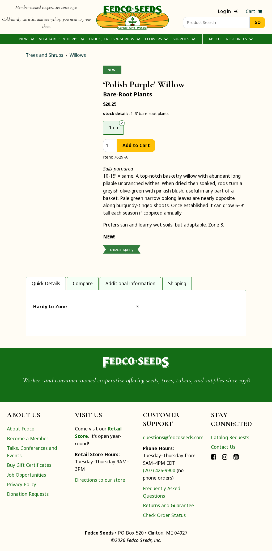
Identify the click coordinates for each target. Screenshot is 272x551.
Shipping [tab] (177, 283)
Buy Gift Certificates (29, 465)
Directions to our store (100, 480)
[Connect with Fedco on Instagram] (224, 457)
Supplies (181, 38)
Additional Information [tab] (130, 283)
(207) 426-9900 (159, 470)
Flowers (154, 38)
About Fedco (21, 428)
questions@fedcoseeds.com (173, 437)
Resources (237, 38)
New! (24, 38)
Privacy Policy (21, 484)
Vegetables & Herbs (59, 38)
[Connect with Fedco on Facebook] (213, 457)
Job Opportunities (26, 475)
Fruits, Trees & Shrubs (112, 38)
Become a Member (27, 438)
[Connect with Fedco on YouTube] (236, 457)
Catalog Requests (230, 437)
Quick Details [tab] (46, 283)
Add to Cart (136, 145)
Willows (78, 55)
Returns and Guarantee (168, 505)
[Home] (132, 17)
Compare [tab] (83, 283)
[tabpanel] (136, 313)
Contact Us (223, 447)
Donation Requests (28, 494)
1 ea (113, 127)
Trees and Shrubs (44, 55)
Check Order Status (164, 515)
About (215, 38)
